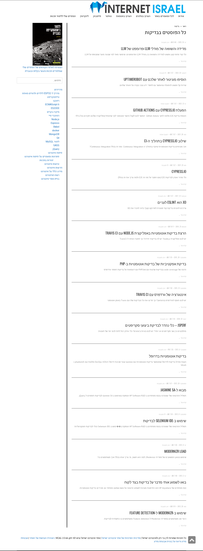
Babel (56, 127)
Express (55, 123)
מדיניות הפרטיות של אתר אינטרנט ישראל (121, 538)
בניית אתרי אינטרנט (50, 179)
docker (55, 130)
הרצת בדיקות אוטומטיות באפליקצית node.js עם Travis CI (145, 233)
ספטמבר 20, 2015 (180, 257)
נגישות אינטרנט (51, 164)
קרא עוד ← (182, 61)
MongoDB (54, 134)
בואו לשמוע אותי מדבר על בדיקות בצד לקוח (155, 482)
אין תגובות (165, 42)
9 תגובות (165, 165)
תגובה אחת (165, 103)
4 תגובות (162, 73)
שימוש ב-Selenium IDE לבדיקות (164, 420)
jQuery (56, 149)
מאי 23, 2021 (182, 165)
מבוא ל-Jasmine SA (173, 389)
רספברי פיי (54, 115)
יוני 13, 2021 (182, 103)
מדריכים (58, 89)
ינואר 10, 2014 (181, 319)
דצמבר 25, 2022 (180, 73)
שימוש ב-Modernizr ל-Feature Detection (158, 512)
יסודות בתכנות (46, 160)
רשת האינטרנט (52, 175)
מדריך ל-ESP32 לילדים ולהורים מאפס (40, 93)
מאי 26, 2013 (182, 506)
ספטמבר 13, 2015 (180, 288)
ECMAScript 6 (52, 104)
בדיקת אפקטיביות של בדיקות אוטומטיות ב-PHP (153, 263)
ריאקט (56, 101)
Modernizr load (175, 451)
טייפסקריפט (53, 97)
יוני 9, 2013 (182, 445)
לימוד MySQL (52, 141)
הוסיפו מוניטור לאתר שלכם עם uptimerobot (155, 79)
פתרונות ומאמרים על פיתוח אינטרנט (41, 156)
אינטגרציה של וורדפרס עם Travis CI (161, 294)
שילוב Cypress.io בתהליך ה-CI (165, 140)
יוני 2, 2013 (182, 476)
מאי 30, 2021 (182, 134)
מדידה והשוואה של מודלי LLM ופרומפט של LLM (153, 48)
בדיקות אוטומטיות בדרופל (167, 355)
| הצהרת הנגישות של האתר (42, 538)
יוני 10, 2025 (182, 42)
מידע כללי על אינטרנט (51, 171)
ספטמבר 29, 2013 (180, 383)
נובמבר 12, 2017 (180, 196)
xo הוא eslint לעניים (172, 202)
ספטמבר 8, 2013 (180, 414)
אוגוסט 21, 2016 (181, 226)
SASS (56, 145)
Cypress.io (179, 171)
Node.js (55, 119)
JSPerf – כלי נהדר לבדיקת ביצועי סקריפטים (155, 325)
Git (58, 138)
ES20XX (55, 108)
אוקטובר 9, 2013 (180, 349)
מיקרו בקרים (53, 112)
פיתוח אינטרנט (55, 153)
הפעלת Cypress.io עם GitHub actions (159, 110)
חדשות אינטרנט (54, 167)
